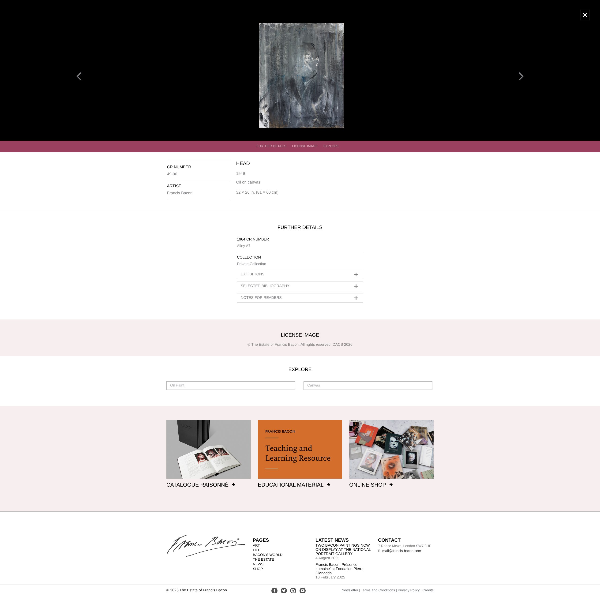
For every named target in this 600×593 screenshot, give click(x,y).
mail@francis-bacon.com (401, 551)
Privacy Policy (409, 590)
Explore (331, 146)
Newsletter (349, 590)
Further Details (271, 146)
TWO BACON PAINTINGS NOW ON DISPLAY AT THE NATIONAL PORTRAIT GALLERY (343, 550)
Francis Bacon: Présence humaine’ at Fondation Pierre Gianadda (339, 569)
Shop (258, 569)
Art (256, 546)
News (258, 564)
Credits (428, 590)
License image (305, 146)
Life (256, 550)
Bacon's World (267, 555)
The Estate (263, 560)
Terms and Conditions (378, 590)
